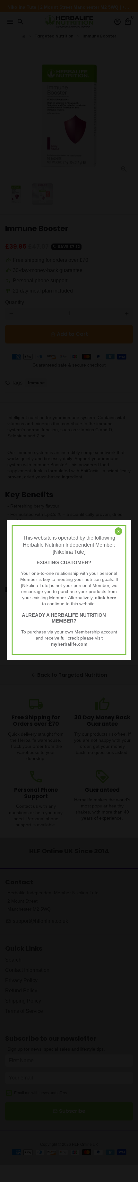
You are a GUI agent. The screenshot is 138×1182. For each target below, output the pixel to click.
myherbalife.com (69, 644)
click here (105, 597)
